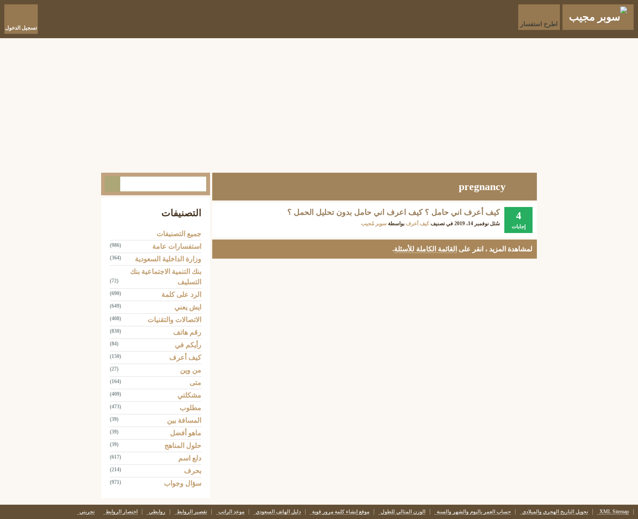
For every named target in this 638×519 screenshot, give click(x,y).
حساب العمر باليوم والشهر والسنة (474, 512)
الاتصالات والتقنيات (174, 319)
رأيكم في (188, 344)
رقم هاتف (187, 332)
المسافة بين (184, 420)
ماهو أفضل (185, 433)
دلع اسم (189, 458)
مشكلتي (189, 395)
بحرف (192, 470)
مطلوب (190, 407)
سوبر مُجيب (374, 223)
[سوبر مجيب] (598, 17)
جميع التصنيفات (179, 233)
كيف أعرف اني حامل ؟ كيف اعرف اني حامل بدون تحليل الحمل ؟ (393, 212)
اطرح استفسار (539, 24)
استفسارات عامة (176, 246)
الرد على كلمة (181, 294)
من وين (190, 370)
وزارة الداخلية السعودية (168, 259)
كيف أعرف (417, 223)
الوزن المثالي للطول (403, 512)
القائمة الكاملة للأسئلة (425, 249)
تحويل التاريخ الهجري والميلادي (555, 512)
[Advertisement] (319, 103)
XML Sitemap (614, 512)
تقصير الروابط (192, 512)
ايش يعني (187, 307)
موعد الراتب (231, 512)
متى (195, 382)
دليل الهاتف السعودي (278, 512)
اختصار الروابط (121, 512)
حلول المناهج (182, 445)
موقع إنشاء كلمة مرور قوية (340, 512)
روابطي (157, 512)
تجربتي (87, 512)
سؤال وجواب (182, 483)
